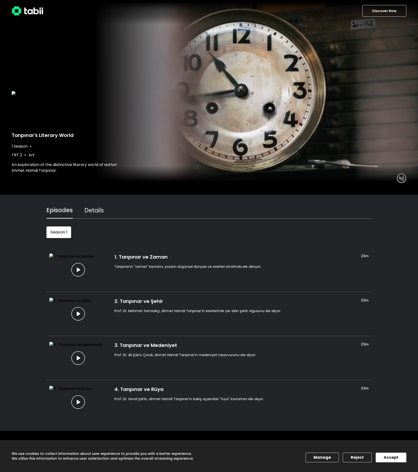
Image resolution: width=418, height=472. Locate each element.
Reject (357, 457)
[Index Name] (78, 270)
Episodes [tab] (59, 210)
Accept (391, 457)
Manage (322, 457)
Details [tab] (94, 210)
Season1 (58, 232)
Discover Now (384, 10)
